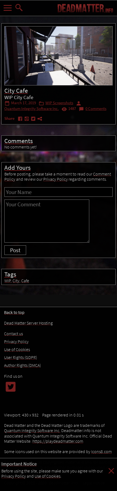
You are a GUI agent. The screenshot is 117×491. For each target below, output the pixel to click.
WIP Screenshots (59, 102)
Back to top (14, 312)
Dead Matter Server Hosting (28, 323)
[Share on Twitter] (33, 120)
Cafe (25, 280)
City (16, 280)
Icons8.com (101, 451)
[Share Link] (39, 120)
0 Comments (95, 108)
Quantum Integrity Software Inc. (31, 108)
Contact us (13, 333)
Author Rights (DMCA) (22, 365)
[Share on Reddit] (27, 120)
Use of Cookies (47, 476)
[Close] (111, 473)
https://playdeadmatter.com (57, 441)
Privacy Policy (13, 476)
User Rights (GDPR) (20, 357)
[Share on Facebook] (20, 120)
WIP (7, 280)
